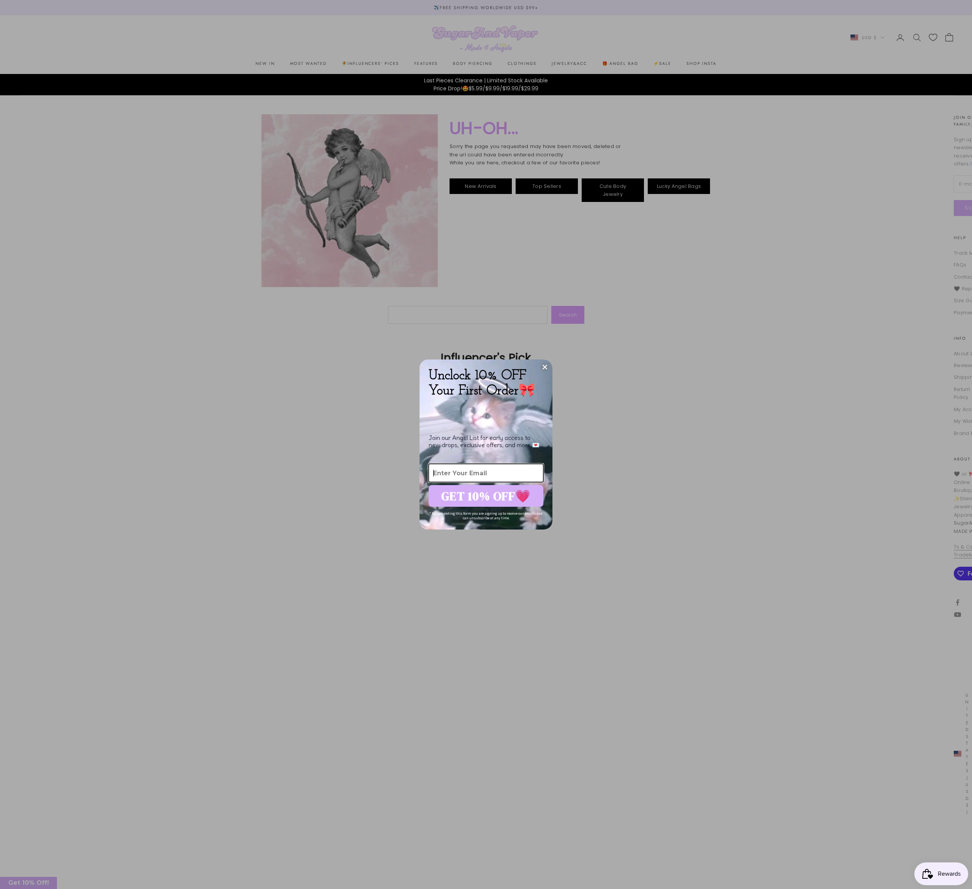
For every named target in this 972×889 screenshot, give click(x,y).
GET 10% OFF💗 (486, 496)
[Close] (544, 367)
